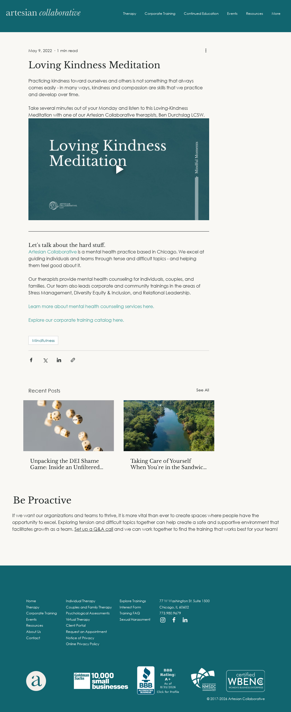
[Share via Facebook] (31, 360)
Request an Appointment (86, 631)
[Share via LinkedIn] (59, 360)
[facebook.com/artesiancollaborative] (174, 619)
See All (202, 390)
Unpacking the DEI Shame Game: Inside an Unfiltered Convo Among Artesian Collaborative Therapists (65, 464)
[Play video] (118, 169)
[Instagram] (162, 619)
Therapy (32, 607)
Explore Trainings (133, 601)
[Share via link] (73, 360)
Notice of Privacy (80, 637)
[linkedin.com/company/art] (185, 619)
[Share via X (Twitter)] (45, 360)
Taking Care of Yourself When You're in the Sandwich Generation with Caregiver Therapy (168, 464)
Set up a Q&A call (93, 529)
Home (31, 601)
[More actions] (205, 50)
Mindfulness (43, 340)
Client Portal (76, 625)
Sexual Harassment (135, 619)
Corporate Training (41, 613)
